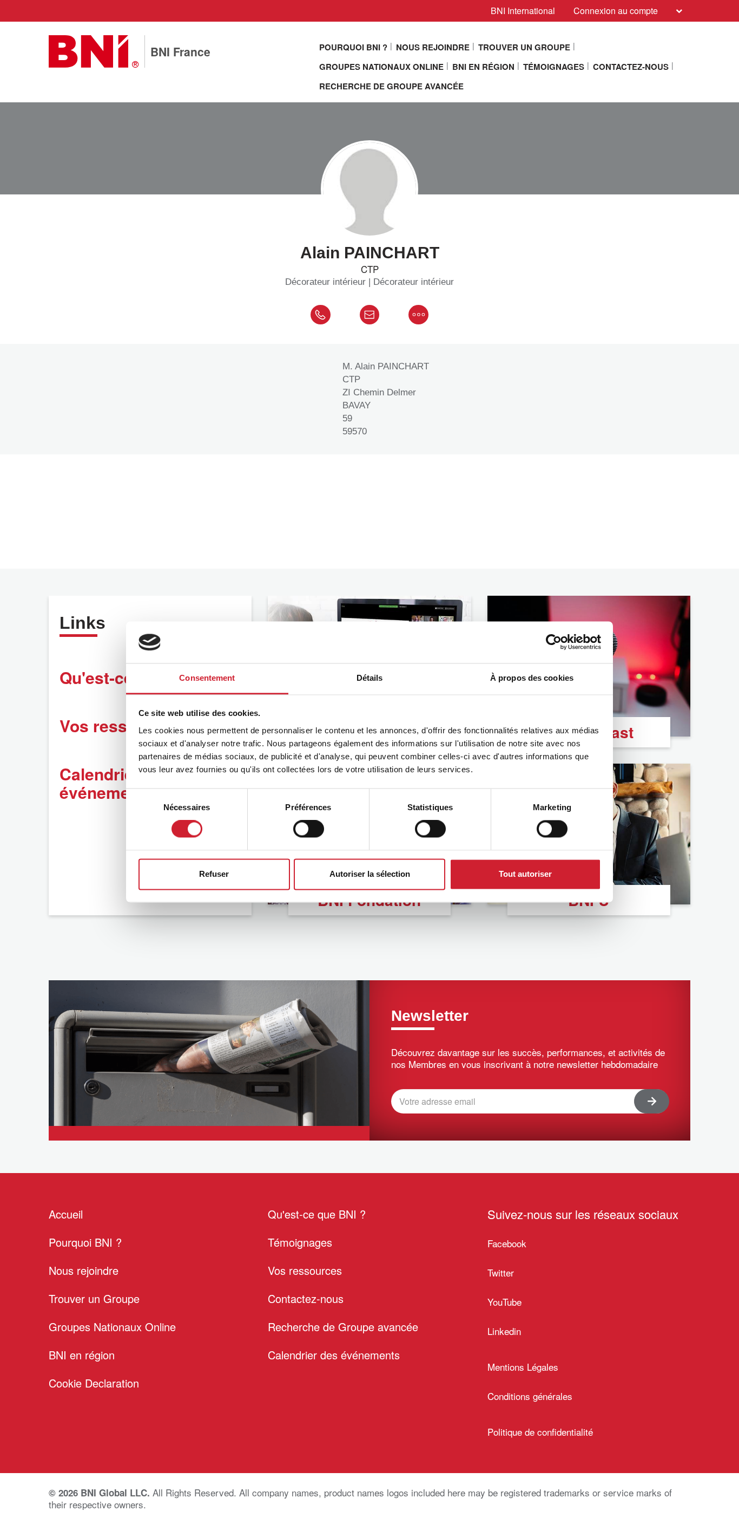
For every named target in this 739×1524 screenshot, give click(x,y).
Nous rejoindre (433, 47)
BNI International (523, 10)
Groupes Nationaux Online (381, 67)
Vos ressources (305, 1270)
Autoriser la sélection (369, 873)
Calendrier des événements (334, 1355)
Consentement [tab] (207, 677)
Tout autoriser (525, 873)
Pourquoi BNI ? (353, 47)
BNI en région (483, 67)
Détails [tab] (370, 677)
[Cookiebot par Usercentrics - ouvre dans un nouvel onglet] (553, 642)
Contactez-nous (631, 67)
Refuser (214, 873)
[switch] (308, 829)
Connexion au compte (615, 10)
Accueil (66, 1214)
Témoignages (553, 67)
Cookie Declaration (94, 1383)
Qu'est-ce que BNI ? (317, 1214)
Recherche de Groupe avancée (391, 86)
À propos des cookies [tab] (531, 677)
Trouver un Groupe (524, 47)
